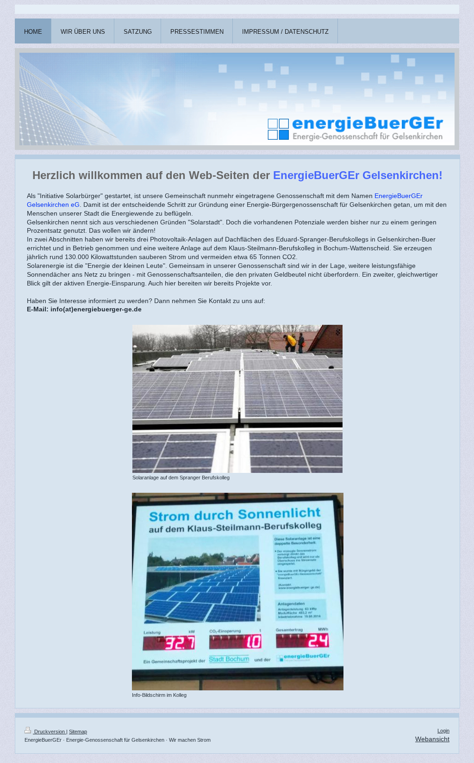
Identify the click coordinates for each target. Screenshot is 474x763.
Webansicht (432, 739)
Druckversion (49, 731)
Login (443, 730)
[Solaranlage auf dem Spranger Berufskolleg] (237, 399)
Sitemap (78, 731)
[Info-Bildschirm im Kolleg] (237, 591)
